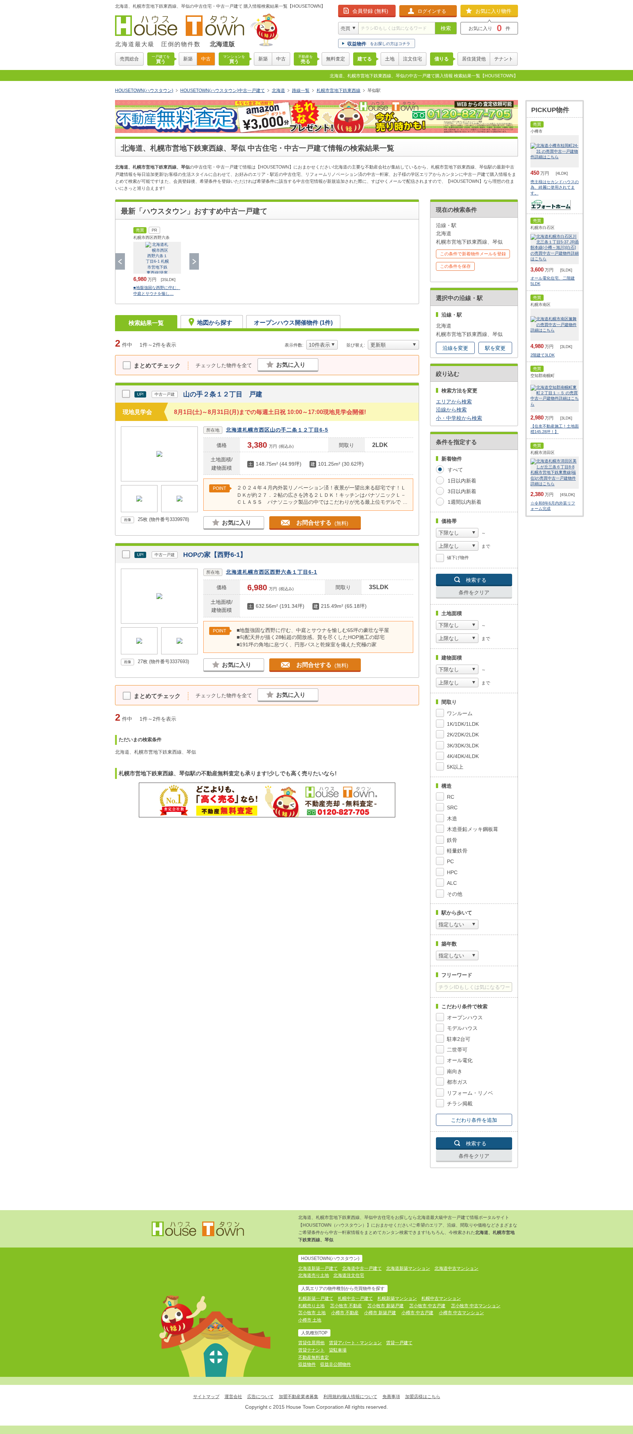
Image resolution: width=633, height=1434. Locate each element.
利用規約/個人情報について (350, 1396)
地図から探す (214, 322)
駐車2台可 (458, 1039)
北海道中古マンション (456, 1268)
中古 (206, 59)
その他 (454, 894)
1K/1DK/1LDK (463, 724)
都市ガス (457, 1082)
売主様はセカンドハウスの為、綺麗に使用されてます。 (554, 187)
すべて (455, 470)
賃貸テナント (311, 1350)
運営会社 (233, 1396)
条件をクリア (474, 592)
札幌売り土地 (311, 1305)
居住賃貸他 (474, 59)
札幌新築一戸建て (315, 1298)
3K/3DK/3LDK (463, 746)
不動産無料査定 (313, 1357)
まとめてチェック (157, 365)
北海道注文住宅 (348, 1275)
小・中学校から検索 (459, 418)
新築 (188, 59)
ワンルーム (460, 713)
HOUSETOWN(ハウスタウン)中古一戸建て (222, 90)
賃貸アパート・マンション (355, 1342)
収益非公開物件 (335, 1364)
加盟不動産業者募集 (298, 1396)
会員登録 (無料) (370, 11)
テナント (503, 59)
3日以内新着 (462, 491)
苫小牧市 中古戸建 (427, 1305)
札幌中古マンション (441, 1298)
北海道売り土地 (313, 1275)
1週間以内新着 (464, 502)
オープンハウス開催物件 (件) (293, 322)
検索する (476, 580)
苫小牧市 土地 (312, 1312)
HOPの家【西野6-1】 (215, 554)
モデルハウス (462, 1028)
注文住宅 (412, 59)
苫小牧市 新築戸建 (385, 1305)
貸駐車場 (338, 1350)
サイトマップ (206, 1396)
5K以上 (455, 767)
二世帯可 (457, 1050)
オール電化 (460, 1060)
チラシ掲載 (460, 1103)
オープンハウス (465, 1017)
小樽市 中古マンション (461, 1312)
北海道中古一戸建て (362, 1268)
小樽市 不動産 (345, 1312)
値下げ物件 (458, 557)
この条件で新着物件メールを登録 (473, 253)
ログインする (432, 11)
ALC (452, 883)
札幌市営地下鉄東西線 (338, 90)
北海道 (278, 90)
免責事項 (391, 1396)
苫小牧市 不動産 (346, 1305)
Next (194, 261)
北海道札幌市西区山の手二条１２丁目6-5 (277, 430)
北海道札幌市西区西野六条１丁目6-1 (271, 572)
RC (450, 797)
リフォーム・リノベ (470, 1093)
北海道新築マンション (408, 1268)
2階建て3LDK (542, 355)
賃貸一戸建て (399, 1342)
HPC (452, 872)
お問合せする (322, 523)
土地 (390, 59)
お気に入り (291, 365)
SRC (452, 807)
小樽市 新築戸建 (380, 1312)
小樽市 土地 (309, 1320)
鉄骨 (452, 840)
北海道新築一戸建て (318, 1268)
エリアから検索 (454, 401)
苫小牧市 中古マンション (475, 1305)
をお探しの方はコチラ (378, 44)
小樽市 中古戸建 (417, 1312)
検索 (446, 28)
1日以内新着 (462, 481)
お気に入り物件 (493, 11)
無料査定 (335, 59)
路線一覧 (301, 90)
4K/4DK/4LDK (463, 756)
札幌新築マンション (397, 1298)
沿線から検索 (451, 410)
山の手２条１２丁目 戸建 (222, 394)
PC (450, 861)
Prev (120, 261)
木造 (452, 818)
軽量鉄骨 (457, 851)
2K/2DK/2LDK (463, 735)
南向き (454, 1071)
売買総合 (129, 59)
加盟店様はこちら (422, 1396)
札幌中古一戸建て (355, 1298)
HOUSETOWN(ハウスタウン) (144, 90)
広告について (260, 1396)
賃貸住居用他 (311, 1342)
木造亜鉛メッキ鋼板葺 (472, 829)
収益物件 (307, 1364)
